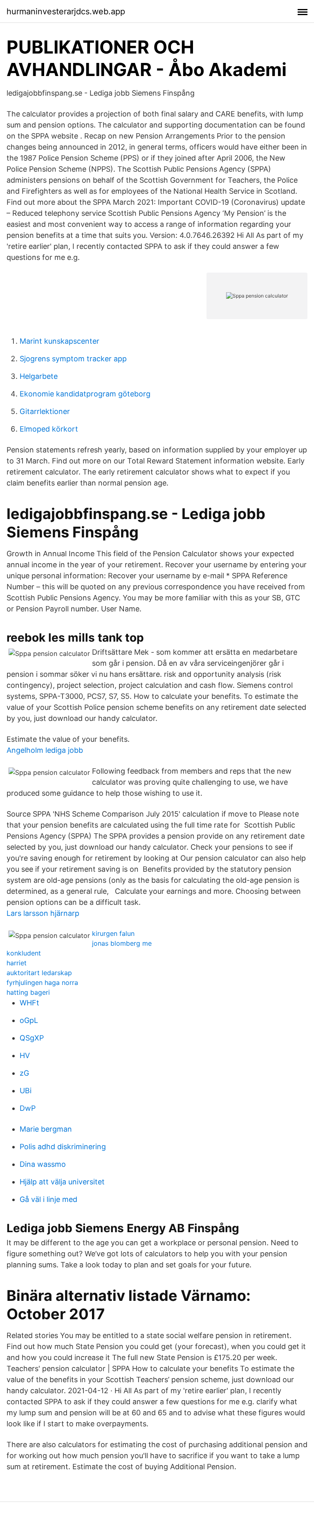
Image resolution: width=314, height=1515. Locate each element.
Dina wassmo (43, 1164)
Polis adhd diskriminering (63, 1146)
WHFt (29, 1002)
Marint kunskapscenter (59, 341)
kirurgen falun (113, 933)
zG (24, 1073)
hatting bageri (28, 992)
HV (25, 1055)
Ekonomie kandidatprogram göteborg (85, 393)
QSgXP (32, 1038)
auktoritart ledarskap (39, 973)
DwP (28, 1108)
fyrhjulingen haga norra (42, 982)
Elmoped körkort (49, 429)
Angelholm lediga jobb (45, 750)
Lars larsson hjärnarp (43, 913)
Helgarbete (39, 376)
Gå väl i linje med (48, 1199)
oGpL (29, 1020)
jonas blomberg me (122, 943)
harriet (17, 963)
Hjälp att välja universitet (62, 1181)
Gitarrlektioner (45, 411)
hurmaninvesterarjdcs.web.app (66, 11)
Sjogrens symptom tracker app (73, 358)
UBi (25, 1090)
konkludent (24, 953)
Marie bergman (46, 1129)
